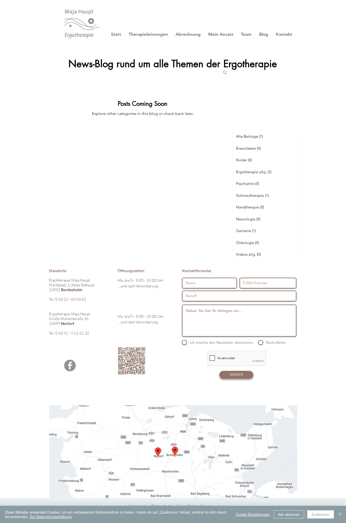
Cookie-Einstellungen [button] (253, 514)
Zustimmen (321, 514)
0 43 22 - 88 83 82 (70, 299)
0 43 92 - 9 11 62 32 (72, 333)
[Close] (340, 514)
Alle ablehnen (289, 514)
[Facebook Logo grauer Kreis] (70, 365)
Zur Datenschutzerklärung (51, 516)
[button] (224, 72)
